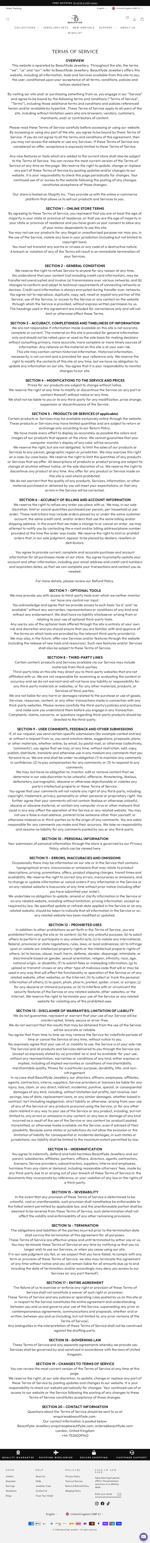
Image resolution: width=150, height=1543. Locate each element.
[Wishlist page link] (127, 17)
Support (106, 27)
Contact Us (41, 1490)
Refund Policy (102, 581)
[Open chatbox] (143, 1537)
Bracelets (11, 1481)
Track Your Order (44, 1495)
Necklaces (11, 1490)
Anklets (9, 1476)
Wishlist (75, 32)
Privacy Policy (72, 1476)
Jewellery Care (43, 1486)
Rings (8, 1495)
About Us (128, 27)
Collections (25, 27)
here (96, 848)
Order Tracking (13, 8)
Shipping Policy (73, 1490)
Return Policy (100, 428)
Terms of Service (74, 1481)
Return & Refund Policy (77, 1486)
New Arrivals (84, 27)
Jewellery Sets (55, 27)
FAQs (38, 1481)
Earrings (10, 1486)
